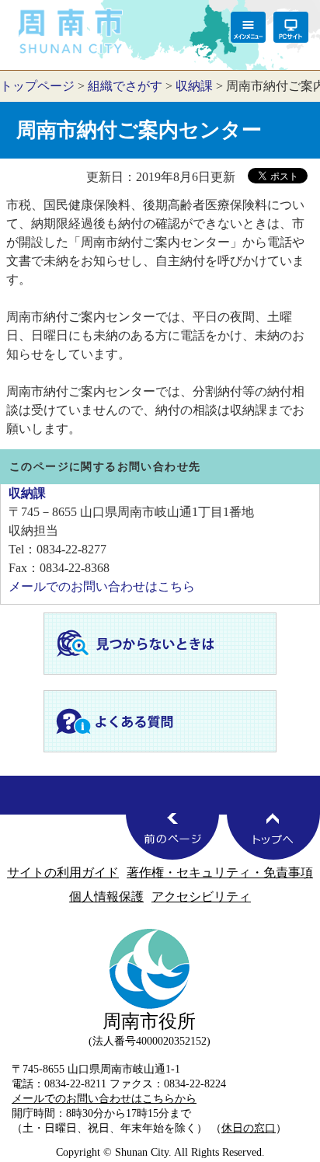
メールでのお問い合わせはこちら (102, 586)
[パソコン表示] (290, 27)
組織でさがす (125, 85)
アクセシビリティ (201, 896)
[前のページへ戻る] (172, 836)
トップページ (37, 85)
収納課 (194, 85)
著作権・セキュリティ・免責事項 (220, 872)
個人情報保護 (106, 896)
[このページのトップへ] (273, 836)
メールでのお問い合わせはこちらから (104, 1098)
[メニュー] (248, 27)
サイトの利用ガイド (63, 872)
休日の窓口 (248, 1128)
